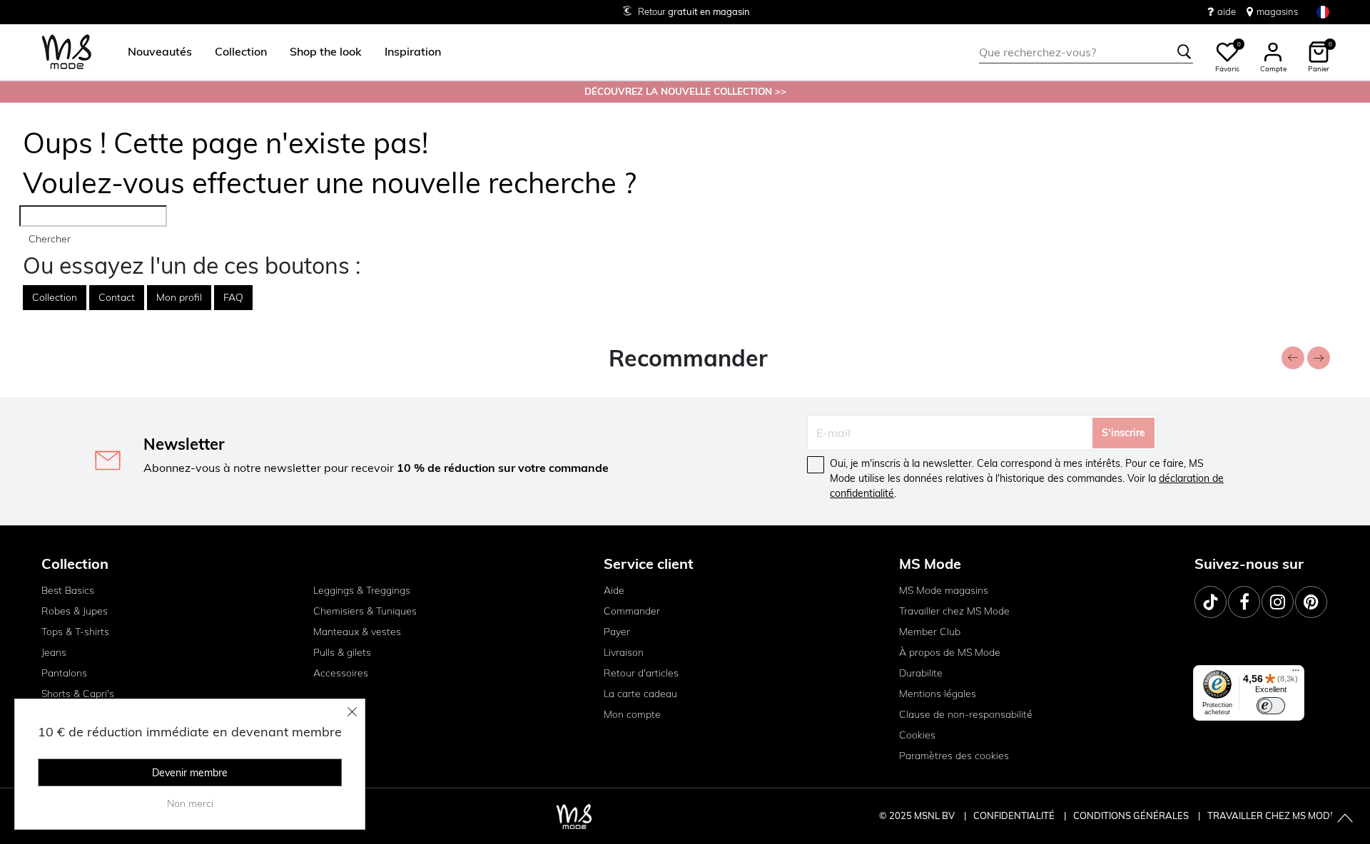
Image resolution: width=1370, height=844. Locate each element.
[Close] (352, 711)
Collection (54, 297)
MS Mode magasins (943, 590)
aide (1226, 11)
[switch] (1271, 705)
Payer (617, 631)
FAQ (233, 297)
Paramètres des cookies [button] (954, 755)
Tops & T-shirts (75, 631)
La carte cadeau (640, 693)
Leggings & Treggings (361, 590)
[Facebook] (1244, 602)
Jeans (53, 652)
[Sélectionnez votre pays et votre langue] (1323, 11)
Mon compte (632, 714)
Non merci (190, 803)
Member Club (929, 631)
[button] (160, 52)
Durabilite (921, 673)
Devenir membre (190, 772)
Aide (614, 590)
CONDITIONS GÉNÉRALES (1132, 815)
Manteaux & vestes (357, 631)
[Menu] (1295, 673)
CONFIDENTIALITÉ (1014, 815)
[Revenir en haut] (1345, 819)
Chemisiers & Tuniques (365, 610)
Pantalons (64, 673)
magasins (1277, 11)
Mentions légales (937, 693)
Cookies (917, 735)
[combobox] (1086, 52)
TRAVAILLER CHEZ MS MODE (1271, 815)
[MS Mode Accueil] (66, 52)
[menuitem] (154, 52)
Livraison (624, 652)
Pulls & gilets (342, 652)
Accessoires (340, 673)
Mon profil (179, 297)
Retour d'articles (641, 673)
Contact (116, 297)
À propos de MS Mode (949, 652)
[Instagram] (1278, 602)
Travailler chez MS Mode (954, 610)
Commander (632, 610)
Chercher (50, 238)
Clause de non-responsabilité (965, 714)
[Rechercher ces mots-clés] (1184, 52)
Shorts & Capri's (77, 693)
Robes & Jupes (74, 610)
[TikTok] (1210, 602)
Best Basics (67, 590)
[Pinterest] (1311, 602)
